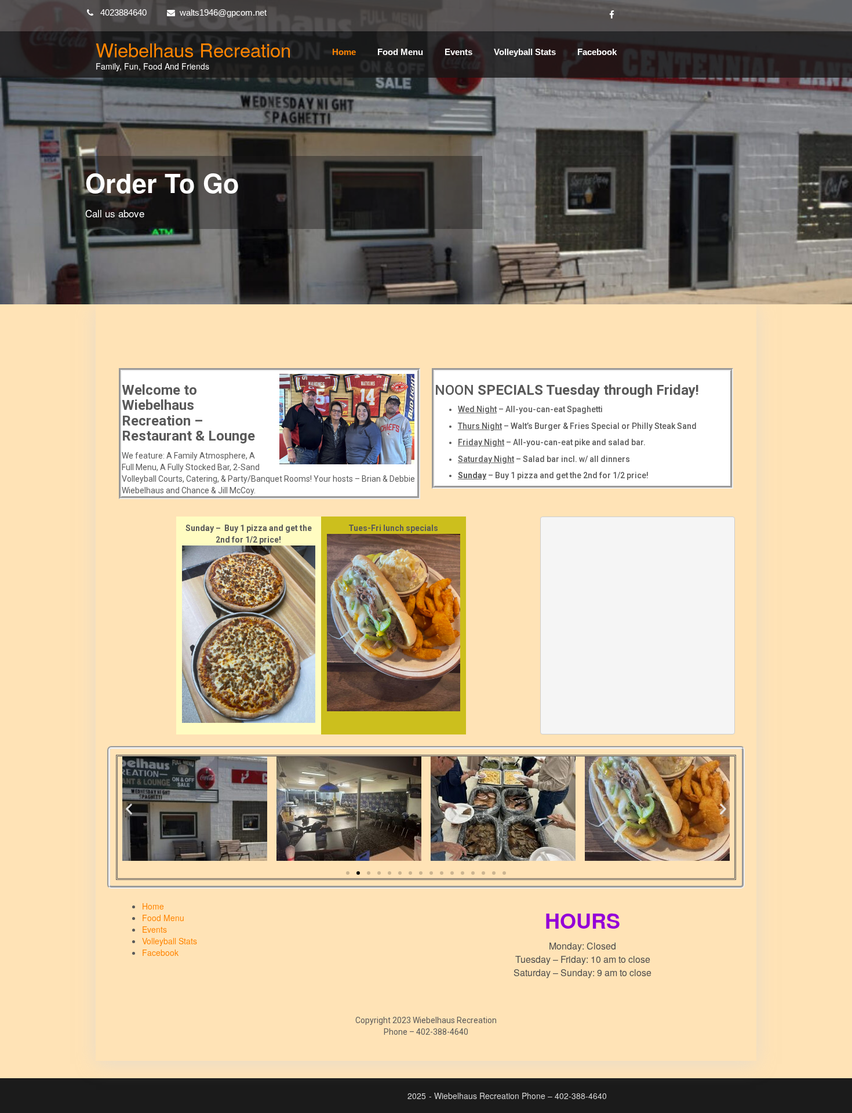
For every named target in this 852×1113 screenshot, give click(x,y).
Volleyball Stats (525, 52)
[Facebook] (612, 15)
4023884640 (123, 12)
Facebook (597, 52)
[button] (129, 809)
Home (344, 52)
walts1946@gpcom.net (223, 12)
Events (458, 52)
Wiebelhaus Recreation (193, 49)
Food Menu (400, 52)
